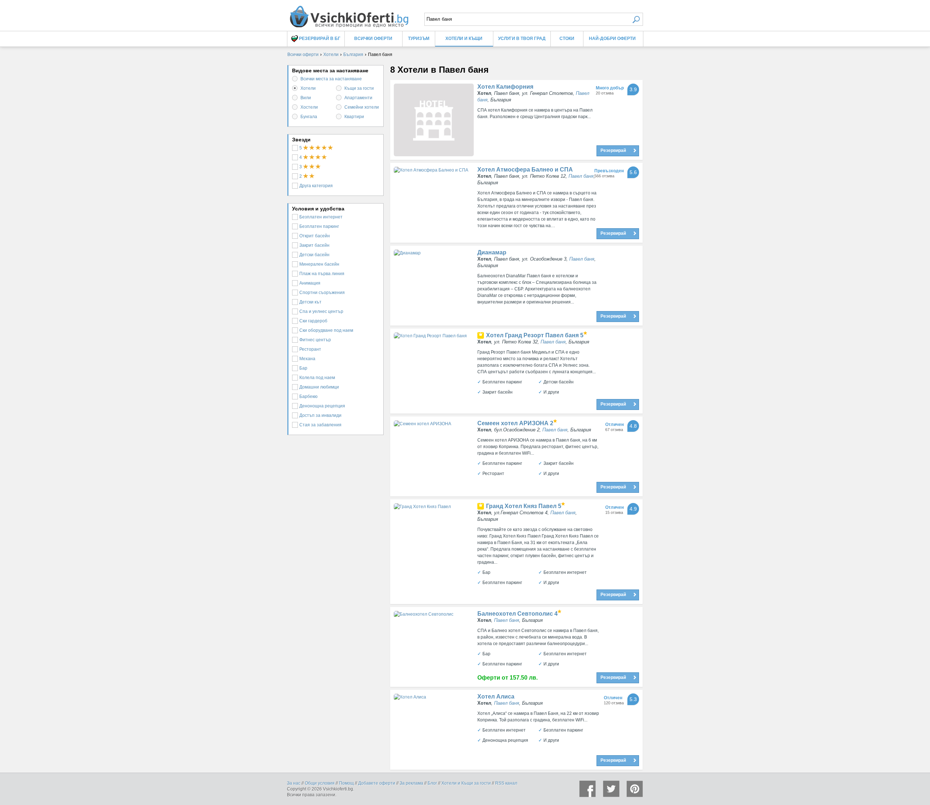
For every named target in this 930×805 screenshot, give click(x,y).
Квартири (354, 116)
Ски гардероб (313, 320)
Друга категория (316, 185)
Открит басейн (314, 235)
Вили (305, 97)
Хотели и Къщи (463, 38)
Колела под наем (317, 377)
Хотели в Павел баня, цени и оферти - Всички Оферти (349, 13)
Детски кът (310, 302)
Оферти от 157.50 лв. (507, 678)
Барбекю (308, 396)
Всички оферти (373, 38)
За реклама (411, 783)
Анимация (309, 283)
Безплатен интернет (321, 217)
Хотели (308, 88)
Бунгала (308, 116)
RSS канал (506, 783)
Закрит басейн (314, 245)
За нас (293, 783)
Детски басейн (314, 254)
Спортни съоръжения (322, 292)
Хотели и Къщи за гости (466, 783)
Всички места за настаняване (331, 78)
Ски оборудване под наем (326, 330)
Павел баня (581, 176)
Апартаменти (358, 97)
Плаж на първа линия (321, 273)
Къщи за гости (359, 88)
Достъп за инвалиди (320, 415)
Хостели (309, 107)
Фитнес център (315, 339)
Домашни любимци (319, 387)
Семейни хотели (361, 107)
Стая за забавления (320, 424)
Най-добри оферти (612, 38)
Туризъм (418, 38)
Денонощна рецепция (322, 405)
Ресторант (310, 349)
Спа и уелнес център (321, 311)
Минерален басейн (319, 264)
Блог (432, 783)
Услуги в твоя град (522, 38)
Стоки (566, 38)
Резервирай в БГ (319, 38)
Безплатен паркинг (319, 226)
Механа (307, 358)
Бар (303, 368)
